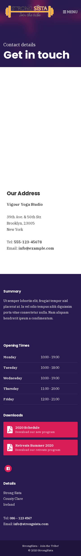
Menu (72, 12)
